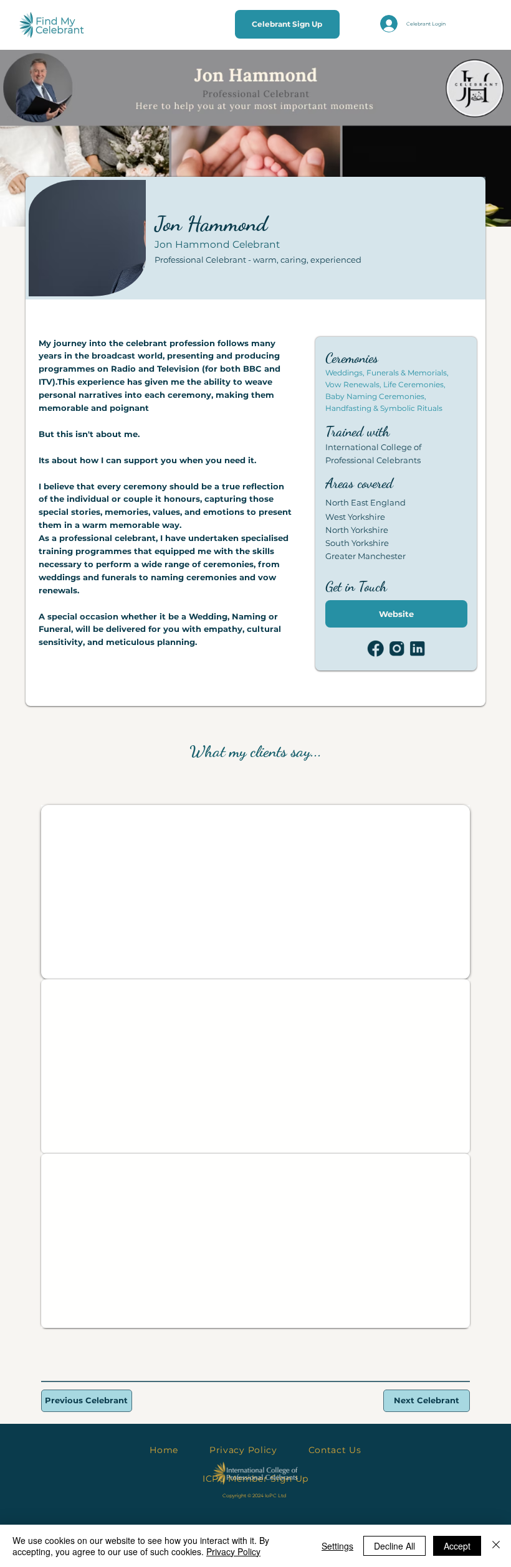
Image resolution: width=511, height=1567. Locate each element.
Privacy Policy (233, 1551)
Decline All (394, 1546)
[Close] (496, 1546)
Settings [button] (337, 1546)
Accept (457, 1546)
